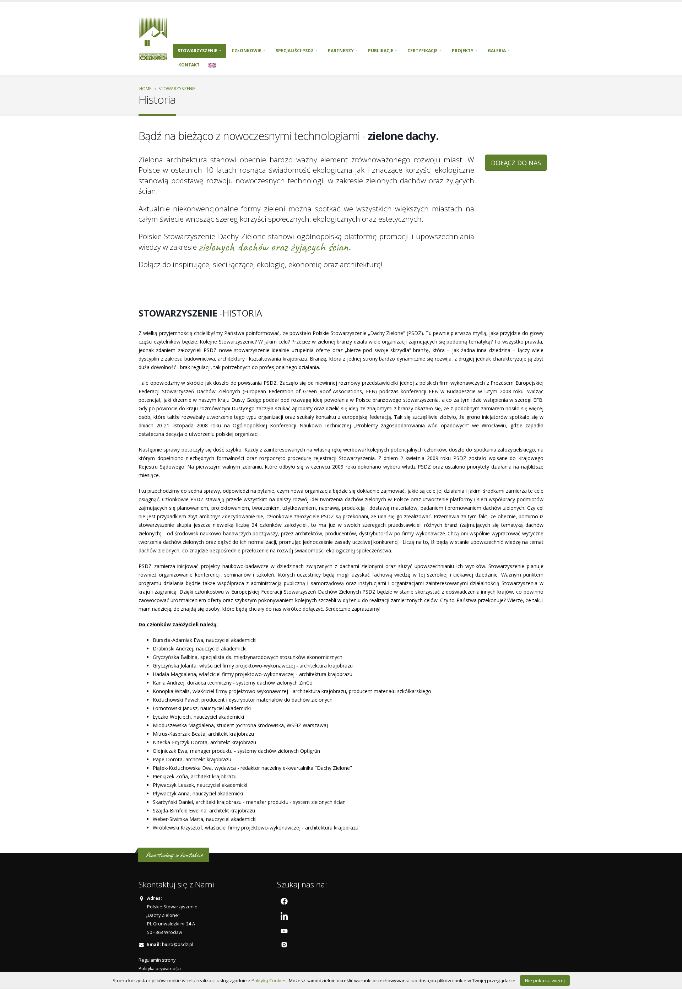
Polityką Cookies (269, 980)
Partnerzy (341, 51)
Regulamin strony (157, 960)
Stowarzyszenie (197, 51)
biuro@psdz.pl (177, 944)
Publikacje (380, 51)
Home (145, 88)
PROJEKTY (462, 51)
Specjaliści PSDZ (295, 51)
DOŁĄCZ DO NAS (516, 162)
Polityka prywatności (160, 969)
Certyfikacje (422, 51)
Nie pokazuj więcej (545, 980)
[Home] (156, 37)
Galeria (497, 51)
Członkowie (246, 51)
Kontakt (189, 65)
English (212, 65)
